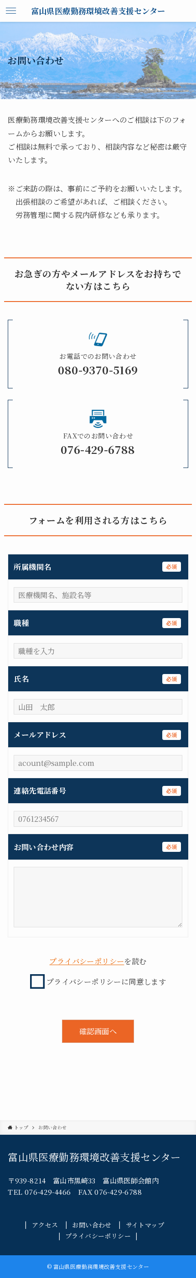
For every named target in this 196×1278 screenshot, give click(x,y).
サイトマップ (145, 1224)
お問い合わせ (91, 1224)
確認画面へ (98, 1031)
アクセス (45, 1224)
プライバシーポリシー (86, 961)
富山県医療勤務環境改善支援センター (98, 11)
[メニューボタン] (11, 11)
